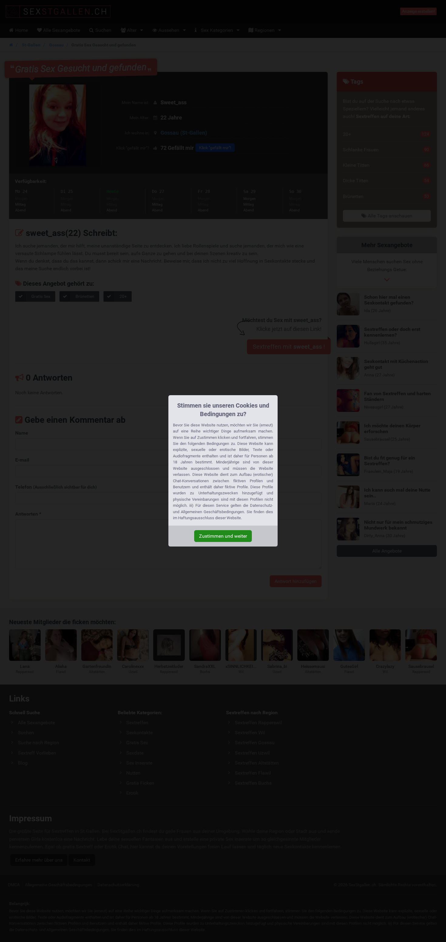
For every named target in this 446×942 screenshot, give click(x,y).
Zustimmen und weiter (223, 536)
